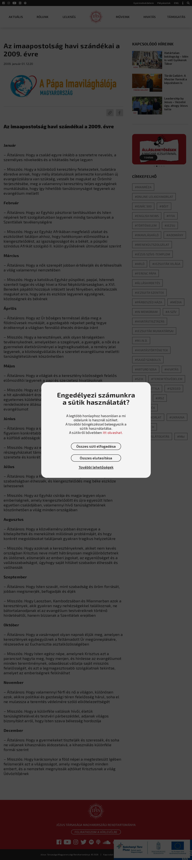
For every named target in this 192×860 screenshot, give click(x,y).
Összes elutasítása (96, 458)
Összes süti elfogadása (96, 446)
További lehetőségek (96, 467)
